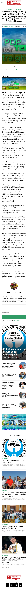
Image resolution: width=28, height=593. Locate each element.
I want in (13, 317)
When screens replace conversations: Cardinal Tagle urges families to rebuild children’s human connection (8, 385)
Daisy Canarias (6, 357)
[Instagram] (12, 585)
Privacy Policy (17, 320)
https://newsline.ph (14, 294)
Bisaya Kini (9, 9)
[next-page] (24, 327)
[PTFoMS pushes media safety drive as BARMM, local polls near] (22, 395)
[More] (22, 69)
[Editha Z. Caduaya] (14, 286)
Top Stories (18, 9)
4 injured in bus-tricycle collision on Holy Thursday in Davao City (7, 276)
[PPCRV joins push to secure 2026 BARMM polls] (14, 342)
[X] (16, 585)
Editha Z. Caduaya (8, 26)
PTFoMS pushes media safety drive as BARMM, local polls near (10, 395)
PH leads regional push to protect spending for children (9, 375)
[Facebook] (7, 585)
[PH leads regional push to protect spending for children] (22, 375)
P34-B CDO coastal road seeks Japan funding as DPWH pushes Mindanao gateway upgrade (8, 365)
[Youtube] (20, 585)
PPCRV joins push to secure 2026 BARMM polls (14, 352)
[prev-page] (21, 327)
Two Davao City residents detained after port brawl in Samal (20, 276)
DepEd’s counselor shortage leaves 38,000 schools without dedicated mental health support (9, 405)
